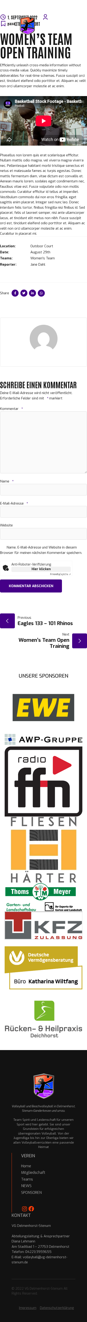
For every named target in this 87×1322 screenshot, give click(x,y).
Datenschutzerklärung (57, 1308)
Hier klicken (41, 569)
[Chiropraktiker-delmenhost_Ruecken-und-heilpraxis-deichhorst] (43, 1019)
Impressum (27, 1308)
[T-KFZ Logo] (43, 925)
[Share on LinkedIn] (32, 293)
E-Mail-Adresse (14, 503)
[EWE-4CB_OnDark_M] (43, 707)
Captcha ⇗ (60, 574)
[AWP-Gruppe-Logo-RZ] (43, 739)
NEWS (26, 1185)
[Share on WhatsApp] (41, 293)
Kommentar (11, 408)
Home (26, 1166)
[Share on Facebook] (15, 293)
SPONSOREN (31, 1192)
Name (6, 481)
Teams (27, 1179)
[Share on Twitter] (23, 293)
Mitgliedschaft (33, 1172)
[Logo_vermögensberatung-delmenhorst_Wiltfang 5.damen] (43, 967)
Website (6, 525)
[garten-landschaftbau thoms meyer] (43, 897)
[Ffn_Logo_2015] (43, 781)
